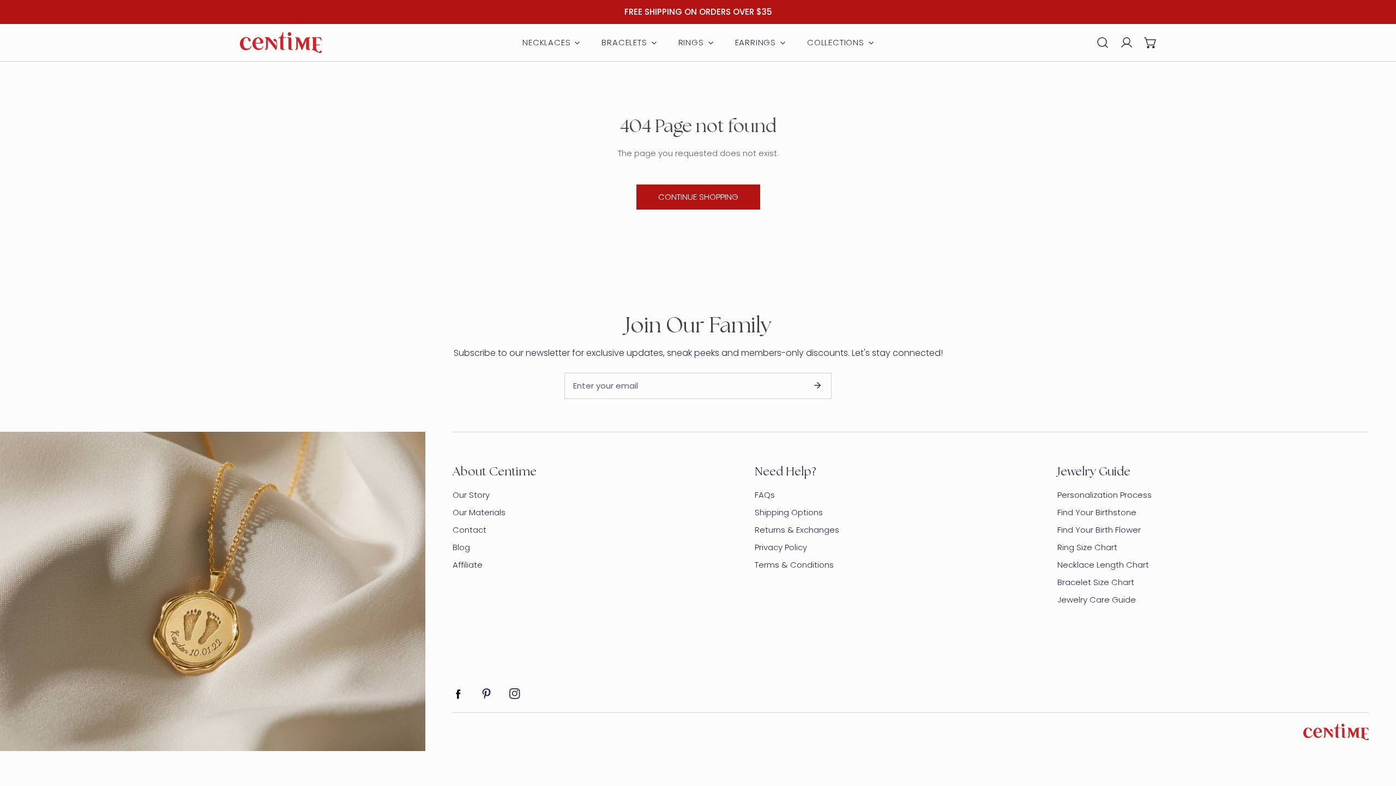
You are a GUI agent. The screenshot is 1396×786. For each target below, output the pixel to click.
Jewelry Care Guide (1096, 599)
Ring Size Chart (1087, 547)
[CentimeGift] (281, 42)
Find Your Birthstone (1096, 512)
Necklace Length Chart (1103, 564)
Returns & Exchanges (797, 529)
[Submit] (817, 385)
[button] (1151, 43)
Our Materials (479, 512)
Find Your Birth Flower (1099, 529)
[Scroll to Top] (1376, 728)
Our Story (471, 495)
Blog (461, 547)
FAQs (765, 495)
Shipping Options (789, 512)
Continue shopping (698, 197)
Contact (469, 529)
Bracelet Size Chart (1095, 582)
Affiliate (468, 564)
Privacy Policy (781, 547)
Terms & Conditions (794, 564)
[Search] (1103, 43)
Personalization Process (1104, 495)
